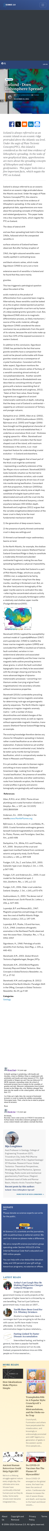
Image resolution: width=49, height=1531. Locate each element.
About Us (4, 1518)
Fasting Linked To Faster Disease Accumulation (26, 1335)
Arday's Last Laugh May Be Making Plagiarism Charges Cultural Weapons (28, 1285)
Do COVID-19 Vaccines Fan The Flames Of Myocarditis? (35, 1470)
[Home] (10, 5)
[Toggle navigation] (42, 4)
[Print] (37, 124)
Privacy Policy (32, 1518)
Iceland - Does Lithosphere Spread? (19, 1190)
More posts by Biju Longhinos (29, 1194)
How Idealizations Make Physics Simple (12, 1385)
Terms (44, 1516)
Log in (45, 64)
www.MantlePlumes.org (21, 818)
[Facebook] (2, 63)
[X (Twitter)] (5, 63)
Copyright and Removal (17, 1518)
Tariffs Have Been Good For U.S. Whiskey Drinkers (28, 1311)
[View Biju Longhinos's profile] (10, 97)
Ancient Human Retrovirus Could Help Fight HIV (12, 1468)
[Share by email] (24, 124)
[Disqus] (24, 1032)
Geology (9, 79)
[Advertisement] (24, 35)
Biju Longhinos (23, 95)
